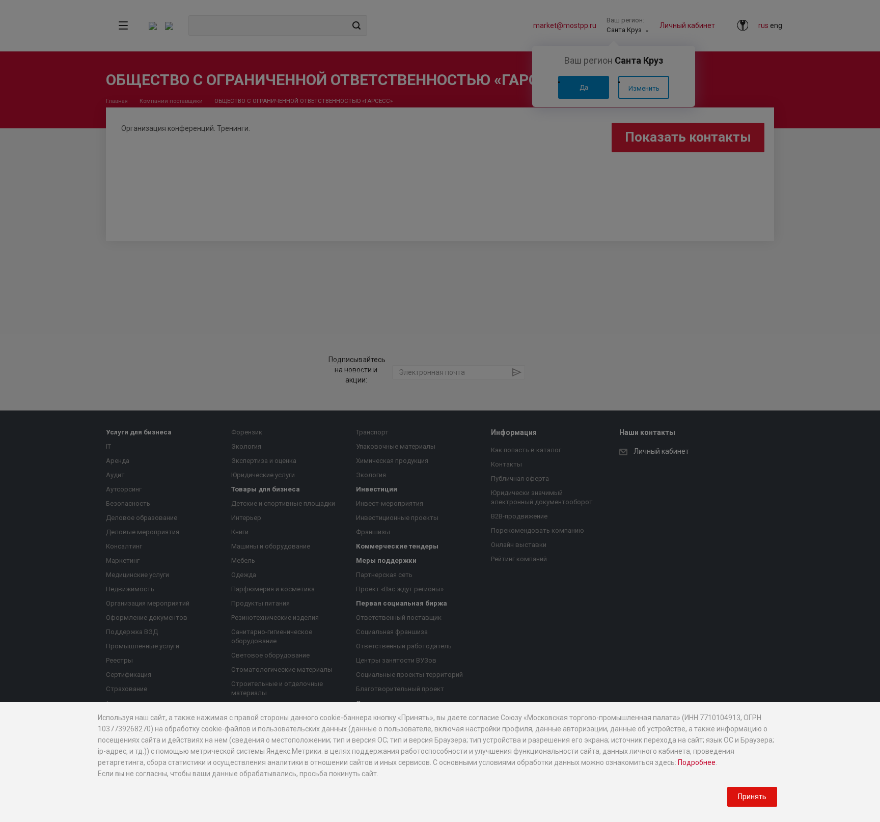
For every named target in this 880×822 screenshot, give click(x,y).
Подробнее (697, 762)
